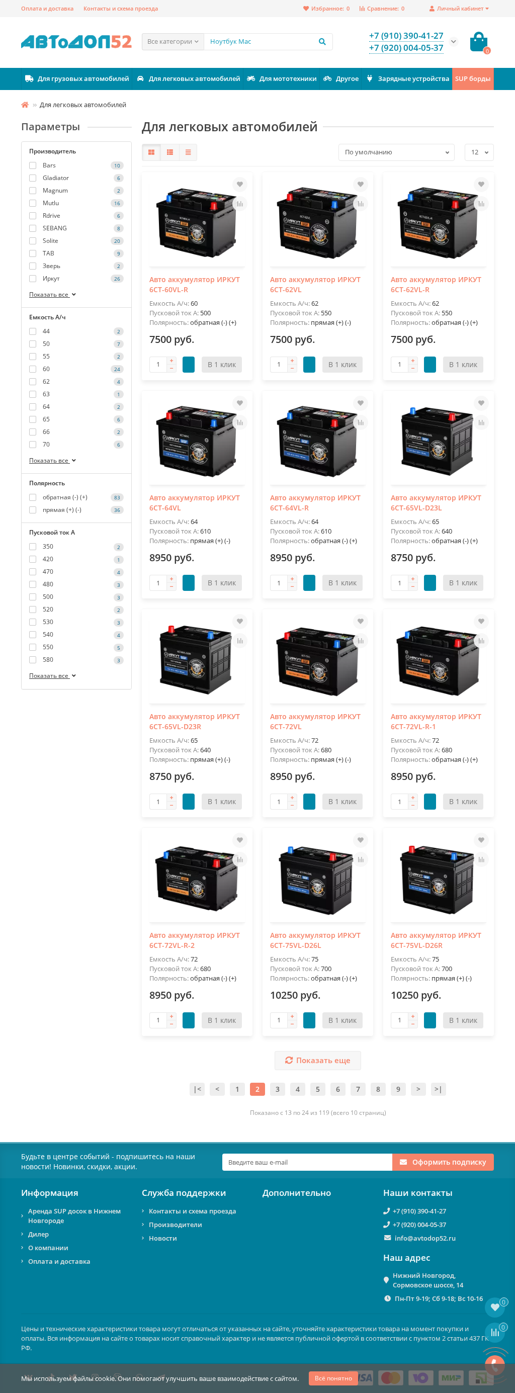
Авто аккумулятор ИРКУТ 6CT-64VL (194, 502)
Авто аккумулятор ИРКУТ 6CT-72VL (315, 721)
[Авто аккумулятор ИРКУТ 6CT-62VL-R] (438, 223)
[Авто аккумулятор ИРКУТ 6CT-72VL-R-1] (438, 660)
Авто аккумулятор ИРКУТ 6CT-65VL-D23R (194, 721)
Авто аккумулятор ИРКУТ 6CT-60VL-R (194, 284)
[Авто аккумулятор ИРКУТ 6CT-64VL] (197, 441)
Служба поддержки (184, 1192)
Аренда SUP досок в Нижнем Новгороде (74, 1215)
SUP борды (473, 78)
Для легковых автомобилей (194, 78)
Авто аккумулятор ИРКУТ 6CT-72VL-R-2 (194, 940)
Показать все (49, 294)
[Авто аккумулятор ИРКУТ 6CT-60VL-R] (197, 223)
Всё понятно (333, 1378)
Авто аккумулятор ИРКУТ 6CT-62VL (315, 284)
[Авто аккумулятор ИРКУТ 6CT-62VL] (318, 223)
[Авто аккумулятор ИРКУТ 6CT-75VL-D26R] (438, 878)
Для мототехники (288, 78)
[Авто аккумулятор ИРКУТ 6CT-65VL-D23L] (438, 441)
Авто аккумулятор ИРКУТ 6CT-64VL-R (315, 502)
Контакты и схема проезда (120, 8)
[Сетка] (151, 152)
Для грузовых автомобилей (83, 78)
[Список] (170, 152)
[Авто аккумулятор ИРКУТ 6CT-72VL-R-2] (197, 878)
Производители (175, 1224)
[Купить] (189, 365)
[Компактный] (188, 152)
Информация (49, 1192)
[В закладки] (239, 184)
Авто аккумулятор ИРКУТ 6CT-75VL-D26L (315, 940)
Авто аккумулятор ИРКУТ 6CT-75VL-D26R (436, 940)
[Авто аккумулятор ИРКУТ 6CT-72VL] (318, 660)
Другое (347, 78)
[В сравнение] (239, 203)
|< (197, 1089)
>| (439, 1089)
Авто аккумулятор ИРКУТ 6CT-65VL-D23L (436, 502)
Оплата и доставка (47, 8)
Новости (163, 1238)
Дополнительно (297, 1192)
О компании (48, 1247)
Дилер (38, 1234)
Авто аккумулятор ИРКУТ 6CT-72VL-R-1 (436, 721)
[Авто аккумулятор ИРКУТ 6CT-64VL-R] (318, 441)
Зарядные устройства (414, 78)
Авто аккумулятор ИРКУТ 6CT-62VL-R (436, 284)
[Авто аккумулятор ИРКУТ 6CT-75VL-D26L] (318, 878)
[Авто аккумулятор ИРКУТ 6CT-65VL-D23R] (197, 660)
